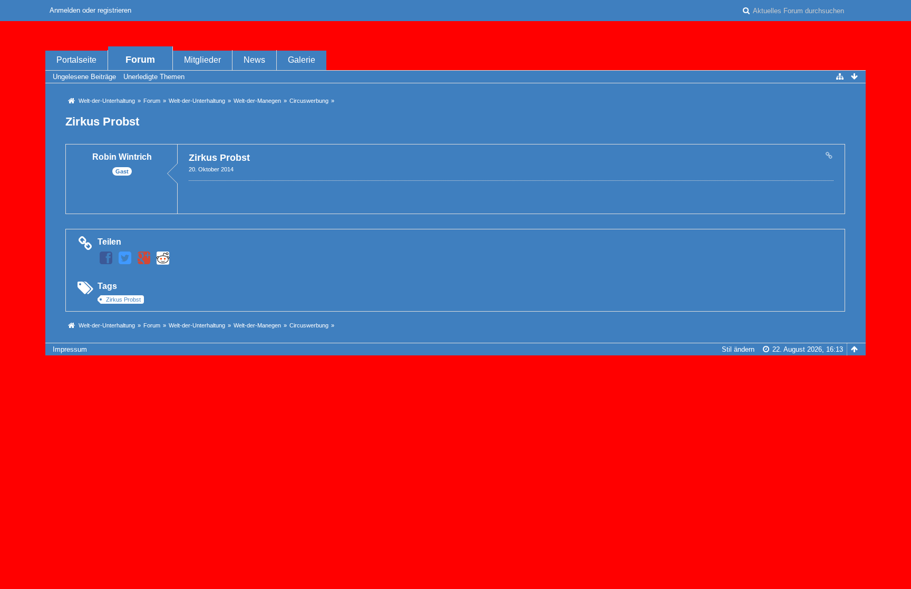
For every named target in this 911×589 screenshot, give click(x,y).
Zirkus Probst (102, 121)
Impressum (70, 349)
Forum (140, 59)
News (254, 59)
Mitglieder (202, 59)
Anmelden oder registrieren (90, 10)
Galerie (301, 59)
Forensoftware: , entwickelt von (455, 367)
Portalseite (76, 59)
